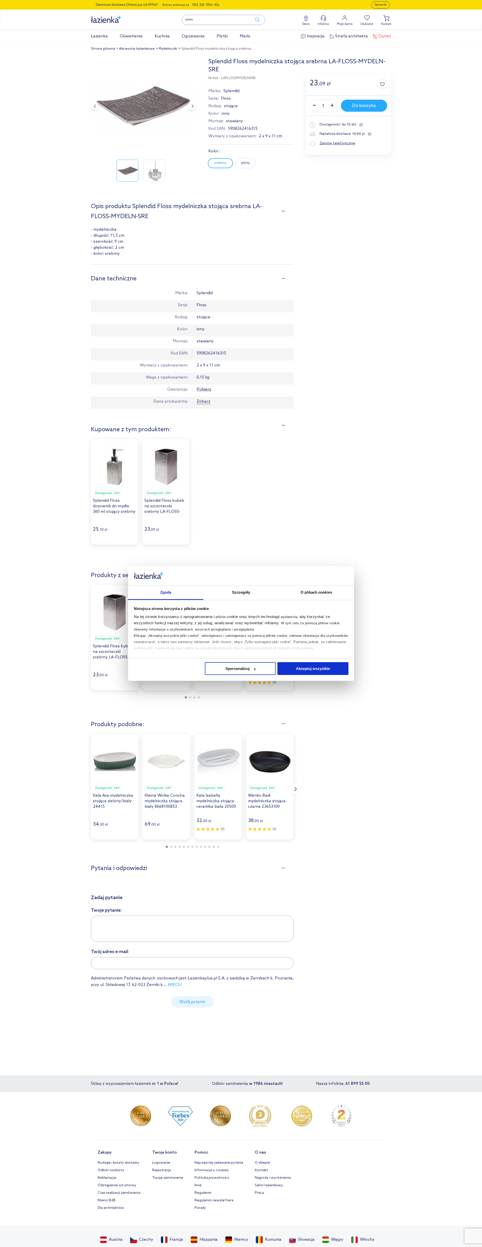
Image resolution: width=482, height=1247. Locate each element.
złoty (245, 163)
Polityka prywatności (212, 1178)
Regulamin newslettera (214, 1200)
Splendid (231, 91)
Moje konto (344, 24)
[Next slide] (192, 106)
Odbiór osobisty (111, 1170)
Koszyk (386, 24)
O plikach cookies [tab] (316, 592)
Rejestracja (161, 1170)
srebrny (220, 163)
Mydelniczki (168, 49)
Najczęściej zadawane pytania (219, 1163)
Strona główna (103, 49)
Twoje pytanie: (106, 910)
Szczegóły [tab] (241, 592)
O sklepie (262, 1163)
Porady (200, 1208)
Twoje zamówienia (167, 1178)
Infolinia (323, 24)
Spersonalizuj (237, 668)
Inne (198, 1185)
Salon (306, 24)
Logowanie (161, 1163)
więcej (175, 984)
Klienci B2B (106, 1200)
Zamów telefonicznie (337, 143)
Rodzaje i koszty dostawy (118, 1163)
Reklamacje (107, 1178)
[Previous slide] (95, 106)
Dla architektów (111, 1208)
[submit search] (255, 20)
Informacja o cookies (212, 1170)
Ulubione (366, 24)
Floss (226, 98)
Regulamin (203, 1193)
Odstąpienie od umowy (117, 1185)
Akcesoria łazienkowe (137, 49)
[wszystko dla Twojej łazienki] (117, 16)
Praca (259, 1193)
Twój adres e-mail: (110, 952)
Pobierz (204, 389)
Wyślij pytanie (192, 1002)
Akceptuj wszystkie (313, 668)
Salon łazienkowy (269, 1185)
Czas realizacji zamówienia (119, 1193)
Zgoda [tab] (165, 592)
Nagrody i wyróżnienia (273, 1178)
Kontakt (261, 1170)
